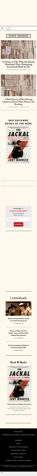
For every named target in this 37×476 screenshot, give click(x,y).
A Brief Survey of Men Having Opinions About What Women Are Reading (18, 102)
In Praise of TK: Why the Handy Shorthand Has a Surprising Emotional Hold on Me (19, 64)
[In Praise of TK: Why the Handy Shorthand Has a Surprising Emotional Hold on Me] (18, 49)
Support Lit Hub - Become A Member (18, 460)
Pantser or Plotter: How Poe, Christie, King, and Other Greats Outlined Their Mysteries (18, 333)
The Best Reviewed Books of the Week (19, 404)
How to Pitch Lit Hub (18, 450)
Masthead (18, 440)
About (18, 443)
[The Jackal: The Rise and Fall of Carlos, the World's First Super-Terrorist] (18, 144)
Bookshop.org (7, 466)
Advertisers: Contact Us (18, 454)
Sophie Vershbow (18, 36)
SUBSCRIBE (18, 224)
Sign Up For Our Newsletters (18, 447)
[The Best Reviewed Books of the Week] (19, 384)
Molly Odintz (19, 350)
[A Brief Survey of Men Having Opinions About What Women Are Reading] (18, 92)
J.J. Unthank (19, 338)
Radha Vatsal (19, 323)
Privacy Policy (18, 457)
